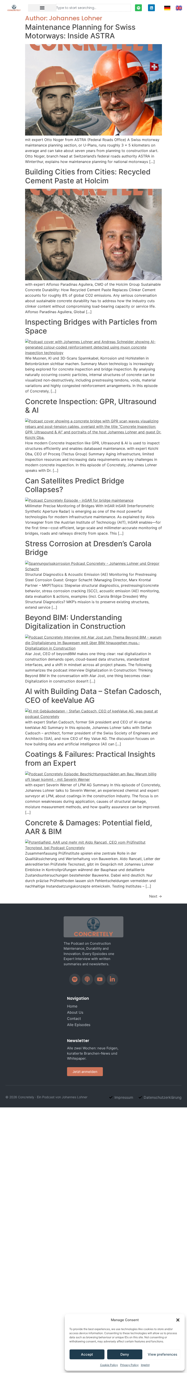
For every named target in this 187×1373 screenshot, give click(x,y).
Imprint (145, 1365)
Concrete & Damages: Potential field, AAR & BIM (88, 827)
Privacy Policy (129, 1365)
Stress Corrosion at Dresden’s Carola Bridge (88, 548)
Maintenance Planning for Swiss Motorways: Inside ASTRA (80, 31)
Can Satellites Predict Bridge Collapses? (74, 485)
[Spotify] (138, 7)
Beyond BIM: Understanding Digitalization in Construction (75, 622)
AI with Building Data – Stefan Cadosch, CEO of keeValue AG (93, 695)
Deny (124, 1354)
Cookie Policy (109, 1365)
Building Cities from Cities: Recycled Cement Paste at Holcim (88, 176)
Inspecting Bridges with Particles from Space (91, 326)
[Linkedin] (151, 7)
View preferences (162, 1354)
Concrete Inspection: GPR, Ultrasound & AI (90, 406)
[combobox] (93, 8)
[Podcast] (87, 979)
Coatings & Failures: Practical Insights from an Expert (90, 758)
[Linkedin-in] (112, 979)
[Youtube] (100, 979)
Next (155, 896)
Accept (87, 1354)
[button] (178, 1320)
